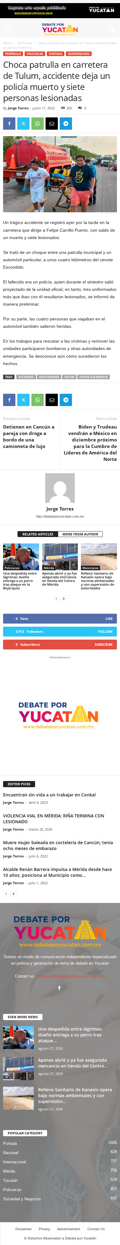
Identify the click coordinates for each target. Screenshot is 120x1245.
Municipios (90, 568)
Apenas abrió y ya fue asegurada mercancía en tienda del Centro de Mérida (59, 579)
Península (25, 43)
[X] (23, 123)
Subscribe (104, 644)
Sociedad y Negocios (22, 1199)
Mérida (49, 568)
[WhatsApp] (37, 123)
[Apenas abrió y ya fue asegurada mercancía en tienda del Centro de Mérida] (60, 556)
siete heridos (49, 377)
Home (7, 43)
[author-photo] (60, 488)
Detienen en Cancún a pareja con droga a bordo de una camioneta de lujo (28, 436)
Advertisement (68, 1229)
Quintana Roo (79, 54)
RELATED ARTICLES (37, 534)
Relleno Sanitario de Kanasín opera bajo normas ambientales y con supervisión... (75, 1095)
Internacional (14, 1162)
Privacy (44, 1229)
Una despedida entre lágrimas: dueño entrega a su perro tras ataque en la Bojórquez (20, 580)
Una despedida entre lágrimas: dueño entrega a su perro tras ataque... (70, 1035)
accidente (26, 377)
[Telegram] (66, 123)
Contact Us (96, 1229)
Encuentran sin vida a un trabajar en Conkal (49, 795)
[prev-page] (56, 598)
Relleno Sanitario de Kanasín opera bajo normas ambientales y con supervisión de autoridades (97, 580)
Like (109, 618)
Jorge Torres (18, 108)
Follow (105, 631)
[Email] (52, 123)
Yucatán (10, 1180)
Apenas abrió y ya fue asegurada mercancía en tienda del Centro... (73, 1063)
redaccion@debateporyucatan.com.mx (71, 976)
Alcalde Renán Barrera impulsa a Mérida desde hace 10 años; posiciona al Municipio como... (57, 872)
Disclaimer (23, 1229)
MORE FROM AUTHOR (80, 534)
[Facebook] (9, 123)
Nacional (10, 1152)
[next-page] (64, 598)
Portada (55, 54)
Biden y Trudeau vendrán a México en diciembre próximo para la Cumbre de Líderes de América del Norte (90, 443)
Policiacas (35, 54)
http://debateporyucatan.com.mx (60, 516)
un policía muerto (93, 377)
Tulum (69, 377)
